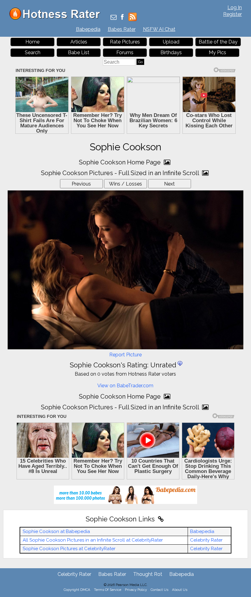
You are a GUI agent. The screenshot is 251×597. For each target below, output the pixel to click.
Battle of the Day (218, 42)
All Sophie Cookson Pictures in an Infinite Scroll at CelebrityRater (93, 540)
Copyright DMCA (77, 590)
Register (232, 14)
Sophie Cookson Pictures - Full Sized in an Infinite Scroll (120, 173)
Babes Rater (122, 29)
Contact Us (159, 590)
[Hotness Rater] (57, 18)
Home (32, 42)
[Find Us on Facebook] (122, 18)
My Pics (217, 52)
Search (32, 52)
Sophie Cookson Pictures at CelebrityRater (69, 548)
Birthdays (171, 52)
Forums (124, 52)
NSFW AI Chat (159, 29)
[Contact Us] (113, 18)
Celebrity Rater (206, 540)
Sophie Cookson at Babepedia (56, 531)
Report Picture (125, 355)
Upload (171, 42)
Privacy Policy (136, 590)
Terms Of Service (107, 590)
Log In (234, 7)
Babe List (78, 52)
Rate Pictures (125, 42)
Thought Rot (147, 574)
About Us (179, 590)
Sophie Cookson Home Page (120, 162)
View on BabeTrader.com (125, 386)
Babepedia (88, 29)
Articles (78, 42)
